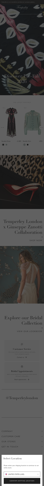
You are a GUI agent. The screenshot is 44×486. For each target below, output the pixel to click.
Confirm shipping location (22, 481)
